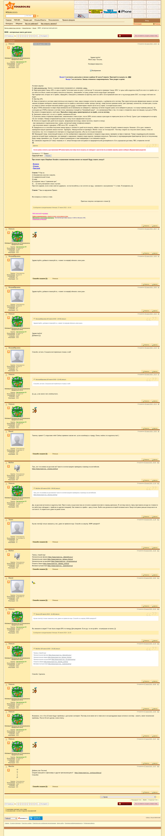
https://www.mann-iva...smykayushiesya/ (88, 773)
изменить (12, 12)
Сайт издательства (40, 88)
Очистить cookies (27, 823)
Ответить (146, 225)
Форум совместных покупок (12, 28)
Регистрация (137, 24)
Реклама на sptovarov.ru (37, 818)
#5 (158, 314)
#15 (158, 609)
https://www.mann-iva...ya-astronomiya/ (64, 561)
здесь (85, 88)
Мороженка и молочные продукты (43, 217)
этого (66, 105)
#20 (158, 766)
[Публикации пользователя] (8, 47)
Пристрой (36, 168)
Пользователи (53, 20)
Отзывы (36, 166)
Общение (19, 23)
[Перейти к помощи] (154, 24)
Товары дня (27, 20)
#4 (158, 287)
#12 (158, 519)
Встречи (36, 164)
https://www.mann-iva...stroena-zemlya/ (45, 469)
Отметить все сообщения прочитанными (44, 823)
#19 (158, 739)
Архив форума (26, 28)
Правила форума (68, 20)
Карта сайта (60, 823)
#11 (158, 483)
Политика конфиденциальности (74, 823)
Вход (147, 20)
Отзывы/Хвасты (40, 20)
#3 (158, 256)
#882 (129, 77)
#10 (158, 462)
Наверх (7, 823)
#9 (158, 431)
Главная (9, 20)
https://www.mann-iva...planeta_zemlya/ (56, 563)
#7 (158, 374)
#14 (158, 578)
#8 (158, 404)
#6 (158, 348)
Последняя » (44, 36)
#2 (158, 229)
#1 (158, 44)
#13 (158, 550)
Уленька (55, 278)
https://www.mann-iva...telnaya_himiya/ (60, 559)
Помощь (157, 24)
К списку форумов (15, 823)
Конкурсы (9, 23)
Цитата (155, 225)
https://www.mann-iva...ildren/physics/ (60, 557)
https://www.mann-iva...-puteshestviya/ (60, 566)
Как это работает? (31, 23)
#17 (158, 684)
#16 (158, 643)
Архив (34, 28)
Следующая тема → (153, 799)
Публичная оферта (89, 823)
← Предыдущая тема (135, 799)
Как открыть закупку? (49, 23)
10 (35, 36)
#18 (158, 711)
